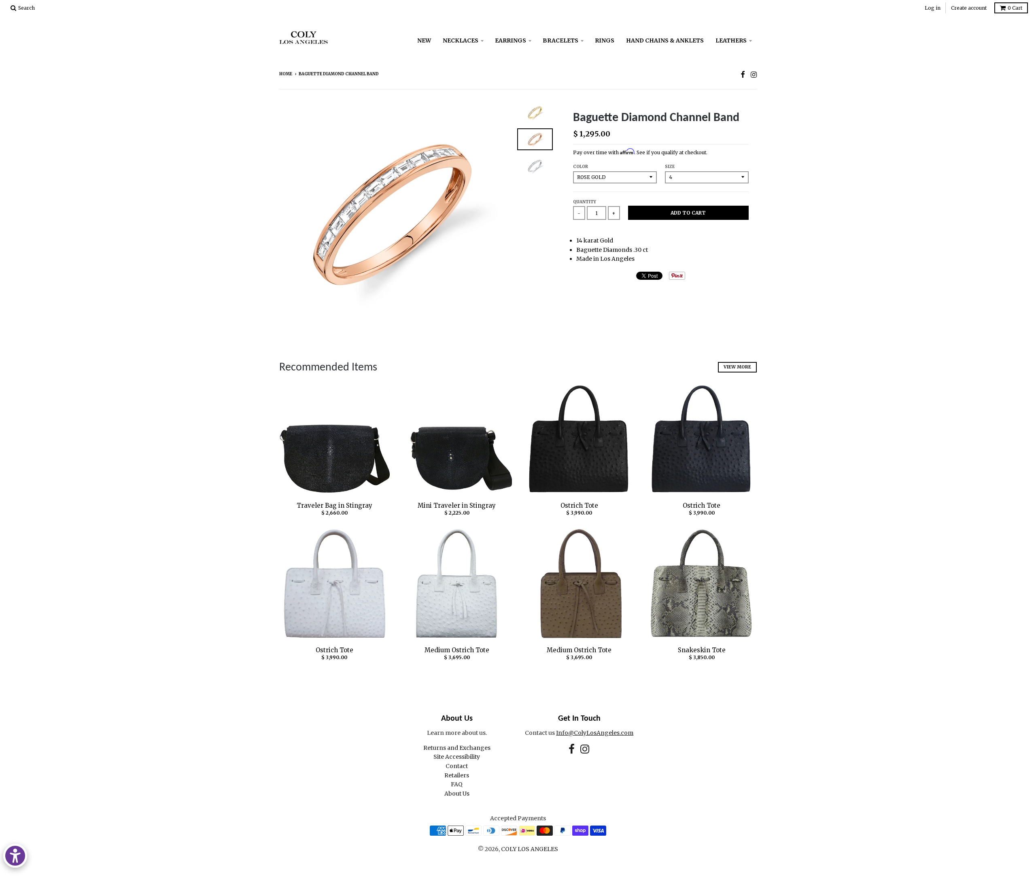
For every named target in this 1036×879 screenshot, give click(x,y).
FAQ (457, 784)
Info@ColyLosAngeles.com (594, 732)
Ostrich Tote (579, 505)
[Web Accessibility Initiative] (15, 856)
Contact (457, 766)
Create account (969, 8)
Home (285, 74)
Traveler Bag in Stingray (334, 505)
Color (580, 166)
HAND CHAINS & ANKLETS (665, 40)
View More (737, 367)
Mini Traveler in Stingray (457, 505)
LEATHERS (731, 40)
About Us (456, 793)
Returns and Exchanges (456, 747)
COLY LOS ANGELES (529, 849)
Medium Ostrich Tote (457, 650)
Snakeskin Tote (702, 650)
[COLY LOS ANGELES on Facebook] (743, 75)
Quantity (584, 201)
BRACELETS (560, 40)
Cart (1015, 8)
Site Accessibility (456, 756)
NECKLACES (460, 40)
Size (670, 166)
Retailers (456, 775)
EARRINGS (510, 40)
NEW (424, 40)
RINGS (604, 40)
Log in (932, 8)
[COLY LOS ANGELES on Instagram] (754, 75)
